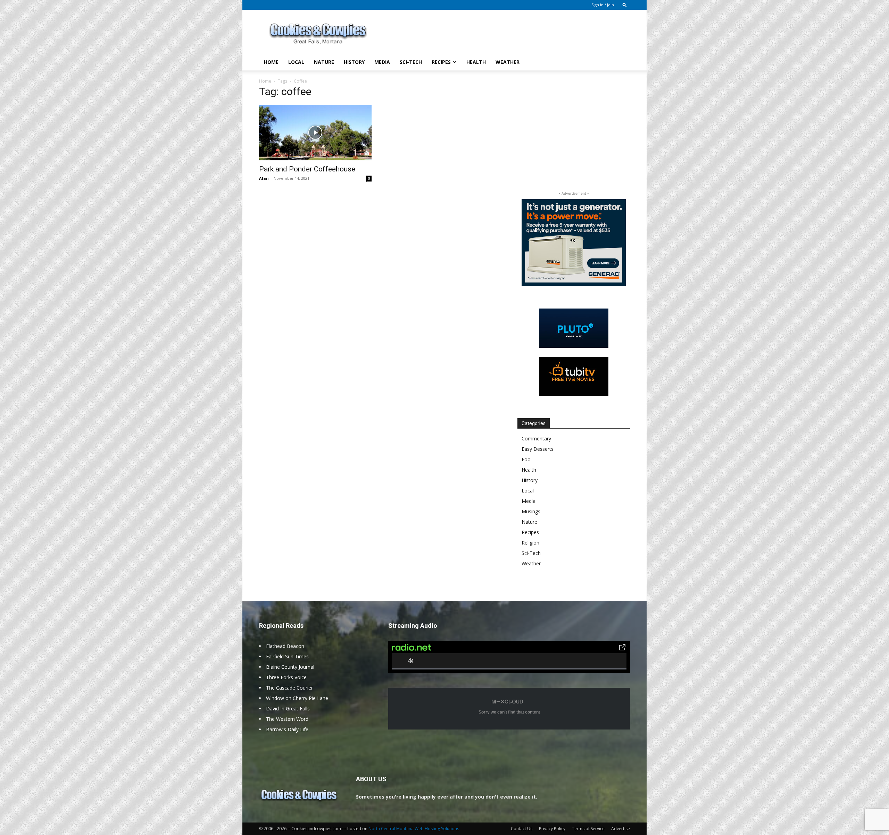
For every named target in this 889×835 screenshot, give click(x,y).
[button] (625, 4)
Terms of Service (588, 829)
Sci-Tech (411, 62)
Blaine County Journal (290, 667)
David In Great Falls (288, 708)
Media (382, 62)
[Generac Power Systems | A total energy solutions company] (574, 242)
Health (476, 62)
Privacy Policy (552, 829)
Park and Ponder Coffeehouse (307, 169)
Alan (264, 178)
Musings (531, 511)
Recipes (441, 62)
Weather (508, 62)
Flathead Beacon (285, 646)
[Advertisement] (503, 35)
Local (296, 62)
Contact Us (521, 829)
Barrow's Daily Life (287, 729)
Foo (526, 459)
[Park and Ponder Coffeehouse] (315, 132)
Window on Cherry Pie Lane (297, 698)
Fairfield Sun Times (287, 656)
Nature (324, 62)
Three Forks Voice (286, 677)
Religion (530, 542)
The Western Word (287, 719)
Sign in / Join (602, 4)
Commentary (536, 438)
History (354, 62)
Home (271, 62)
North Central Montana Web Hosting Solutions (413, 829)
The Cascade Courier (289, 687)
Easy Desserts (538, 449)
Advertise (620, 829)
